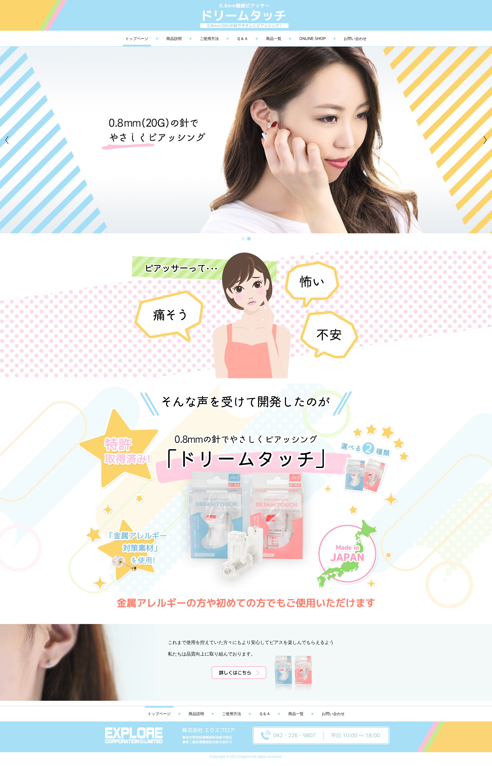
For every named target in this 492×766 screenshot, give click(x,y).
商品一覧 (273, 38)
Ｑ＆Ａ (242, 38)
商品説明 (174, 38)
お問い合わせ (355, 38)
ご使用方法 (209, 38)
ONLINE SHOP (312, 38)
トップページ (136, 38)
